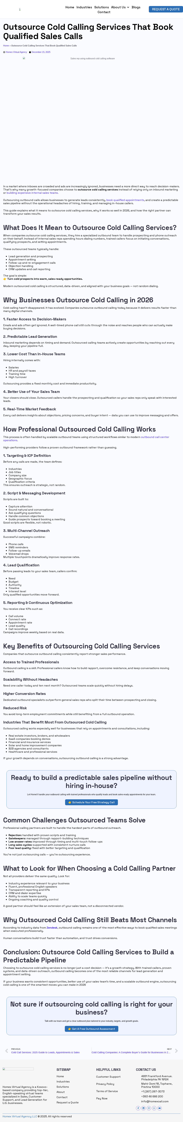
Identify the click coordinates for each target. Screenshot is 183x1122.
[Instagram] (149, 1108)
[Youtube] (159, 1108)
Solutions (101, 7)
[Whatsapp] (154, 1108)
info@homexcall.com (155, 1101)
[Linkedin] (143, 1108)
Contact (104, 12)
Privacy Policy (105, 1084)
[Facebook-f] (138, 1108)
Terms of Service (107, 1091)
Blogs (136, 7)
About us (118, 7)
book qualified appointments (125, 200)
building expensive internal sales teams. (33, 193)
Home (69, 7)
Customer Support (108, 1076)
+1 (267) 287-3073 (153, 1091)
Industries (84, 7)
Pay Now (101, 1098)
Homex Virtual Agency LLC (20, 1116)
